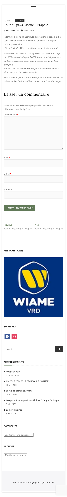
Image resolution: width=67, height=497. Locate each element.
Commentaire (11, 114)
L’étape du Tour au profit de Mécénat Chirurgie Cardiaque (32, 400)
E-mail (7, 173)
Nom (7, 157)
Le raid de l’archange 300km (19, 390)
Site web (8, 189)
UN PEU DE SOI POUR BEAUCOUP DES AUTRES (27, 381)
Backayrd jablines (14, 409)
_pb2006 (20, 21)
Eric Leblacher (12, 30)
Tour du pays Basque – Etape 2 (26, 25)
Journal (9, 21)
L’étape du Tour (13, 371)
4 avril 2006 (28, 30)
